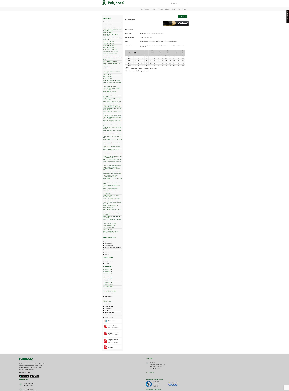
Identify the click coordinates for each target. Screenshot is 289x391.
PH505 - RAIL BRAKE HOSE (108, 41)
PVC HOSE (107, 254)
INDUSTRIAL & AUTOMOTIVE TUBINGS (113, 247)
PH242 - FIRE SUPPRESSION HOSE (110, 54)
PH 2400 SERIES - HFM (107, 280)
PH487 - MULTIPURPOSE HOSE (109, 47)
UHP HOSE (107, 252)
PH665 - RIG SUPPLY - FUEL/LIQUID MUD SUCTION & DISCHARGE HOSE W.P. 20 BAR (112, 172)
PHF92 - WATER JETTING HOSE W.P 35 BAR (112, 115)
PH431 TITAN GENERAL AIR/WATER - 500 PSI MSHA (112, 58)
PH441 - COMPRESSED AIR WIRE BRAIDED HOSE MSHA (111, 71)
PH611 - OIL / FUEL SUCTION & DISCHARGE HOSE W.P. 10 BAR (112, 118)
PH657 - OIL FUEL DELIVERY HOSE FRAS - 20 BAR (112, 210)
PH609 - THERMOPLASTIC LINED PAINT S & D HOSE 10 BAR (112, 109)
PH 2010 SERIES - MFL (107, 271)
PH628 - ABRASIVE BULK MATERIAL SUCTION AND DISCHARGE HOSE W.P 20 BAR (111, 168)
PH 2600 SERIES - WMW (108, 284)
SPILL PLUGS (107, 310)
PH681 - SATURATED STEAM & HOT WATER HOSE (112, 220)
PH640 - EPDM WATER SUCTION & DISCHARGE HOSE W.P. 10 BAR (110, 92)
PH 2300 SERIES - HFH (107, 278)
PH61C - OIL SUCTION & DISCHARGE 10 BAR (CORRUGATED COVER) (112, 29)
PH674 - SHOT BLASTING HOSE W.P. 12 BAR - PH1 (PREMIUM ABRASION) (112, 157)
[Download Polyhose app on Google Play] (24, 376)
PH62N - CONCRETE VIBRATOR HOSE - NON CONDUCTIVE (112, 38)
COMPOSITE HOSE (109, 261)
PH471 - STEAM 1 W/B (107, 74)
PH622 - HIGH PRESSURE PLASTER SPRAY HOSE (111, 147)
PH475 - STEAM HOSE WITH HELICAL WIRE (111, 80)
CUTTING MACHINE (109, 315)
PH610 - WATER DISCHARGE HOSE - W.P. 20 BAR (112, 112)
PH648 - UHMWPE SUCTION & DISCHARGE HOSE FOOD (112, 203)
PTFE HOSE (107, 249)
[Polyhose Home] (26, 359)
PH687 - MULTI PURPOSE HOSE (109, 223)
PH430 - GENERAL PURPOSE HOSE (110, 49)
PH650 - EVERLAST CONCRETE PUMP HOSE (112, 27)
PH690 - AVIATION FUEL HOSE (109, 225)
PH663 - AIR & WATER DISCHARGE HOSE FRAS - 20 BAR (111, 217)
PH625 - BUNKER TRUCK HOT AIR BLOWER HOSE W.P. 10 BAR (112, 162)
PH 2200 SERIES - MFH (107, 276)
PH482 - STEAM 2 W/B (107, 78)
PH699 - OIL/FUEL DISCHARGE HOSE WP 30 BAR (112, 137)
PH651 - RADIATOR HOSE (108, 207)
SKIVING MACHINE (109, 317)
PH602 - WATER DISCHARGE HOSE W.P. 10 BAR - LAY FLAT (112, 95)
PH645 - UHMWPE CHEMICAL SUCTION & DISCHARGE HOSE (111, 192)
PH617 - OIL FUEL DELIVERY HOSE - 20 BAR (112, 134)
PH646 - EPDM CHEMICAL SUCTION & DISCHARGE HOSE (111, 196)
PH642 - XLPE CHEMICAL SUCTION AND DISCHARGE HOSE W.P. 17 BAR (111, 189)
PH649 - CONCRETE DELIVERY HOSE (110, 205)
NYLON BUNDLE (108, 308)
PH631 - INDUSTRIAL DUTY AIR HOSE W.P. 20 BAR (111, 182)
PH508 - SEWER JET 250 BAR (109, 45)
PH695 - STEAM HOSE (107, 229)
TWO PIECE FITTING (109, 294)
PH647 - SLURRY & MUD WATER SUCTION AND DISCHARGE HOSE (111, 199)
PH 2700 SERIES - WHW (108, 286)
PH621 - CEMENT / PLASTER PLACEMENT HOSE (111, 143)
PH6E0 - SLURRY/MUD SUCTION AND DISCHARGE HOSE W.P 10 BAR (110, 232)
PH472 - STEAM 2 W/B (107, 76)
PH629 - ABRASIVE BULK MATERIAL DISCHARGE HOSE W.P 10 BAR (110, 176)
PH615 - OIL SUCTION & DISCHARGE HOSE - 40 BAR (112, 131)
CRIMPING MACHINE (109, 312)
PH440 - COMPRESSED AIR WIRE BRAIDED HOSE (111, 64)
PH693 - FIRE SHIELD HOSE (108, 227)
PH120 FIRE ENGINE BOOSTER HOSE (110, 51)
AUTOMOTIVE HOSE (109, 245)
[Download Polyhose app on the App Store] (34, 376)
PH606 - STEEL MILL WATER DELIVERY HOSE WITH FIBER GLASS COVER (112, 102)
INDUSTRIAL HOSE (109, 24)
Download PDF (183, 16)
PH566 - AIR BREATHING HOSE (109, 86)
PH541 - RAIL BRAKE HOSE (108, 43)
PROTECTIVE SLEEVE (109, 306)
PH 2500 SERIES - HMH (107, 282)
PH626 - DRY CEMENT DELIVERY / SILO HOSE (112, 165)
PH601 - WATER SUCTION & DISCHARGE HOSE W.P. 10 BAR (111, 89)
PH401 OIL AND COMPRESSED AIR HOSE (111, 56)
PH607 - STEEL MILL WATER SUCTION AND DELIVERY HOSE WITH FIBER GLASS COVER (112, 105)
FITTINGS (107, 263)
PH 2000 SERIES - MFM (107, 269)
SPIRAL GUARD (108, 304)
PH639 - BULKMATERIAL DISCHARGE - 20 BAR (111, 186)
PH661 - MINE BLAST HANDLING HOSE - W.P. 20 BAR (111, 213)
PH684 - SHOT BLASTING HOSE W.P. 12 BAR (112, 159)
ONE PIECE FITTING (109, 296)
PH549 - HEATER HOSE (107, 32)
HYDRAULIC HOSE (109, 21)
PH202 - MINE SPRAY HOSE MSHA (110, 61)
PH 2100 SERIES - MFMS (108, 274)
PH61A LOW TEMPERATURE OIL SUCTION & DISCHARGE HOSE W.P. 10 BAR (112, 121)
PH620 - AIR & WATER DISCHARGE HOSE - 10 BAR (112, 140)
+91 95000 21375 (28, 385)
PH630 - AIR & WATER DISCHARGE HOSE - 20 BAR (112, 179)
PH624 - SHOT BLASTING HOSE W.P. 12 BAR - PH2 (112, 153)
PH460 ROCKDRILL (107, 67)
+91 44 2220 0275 (28, 384)
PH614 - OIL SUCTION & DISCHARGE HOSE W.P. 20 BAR (112, 128)
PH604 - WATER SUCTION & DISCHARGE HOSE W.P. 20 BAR (111, 99)
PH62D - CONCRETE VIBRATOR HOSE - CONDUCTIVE (111, 35)
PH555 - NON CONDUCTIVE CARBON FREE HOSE (112, 83)
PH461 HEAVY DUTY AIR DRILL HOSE (110, 69)
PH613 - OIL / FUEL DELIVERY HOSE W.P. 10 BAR (112, 124)
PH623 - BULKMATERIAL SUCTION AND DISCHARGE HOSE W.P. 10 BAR (111, 150)
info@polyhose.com (29, 389)
